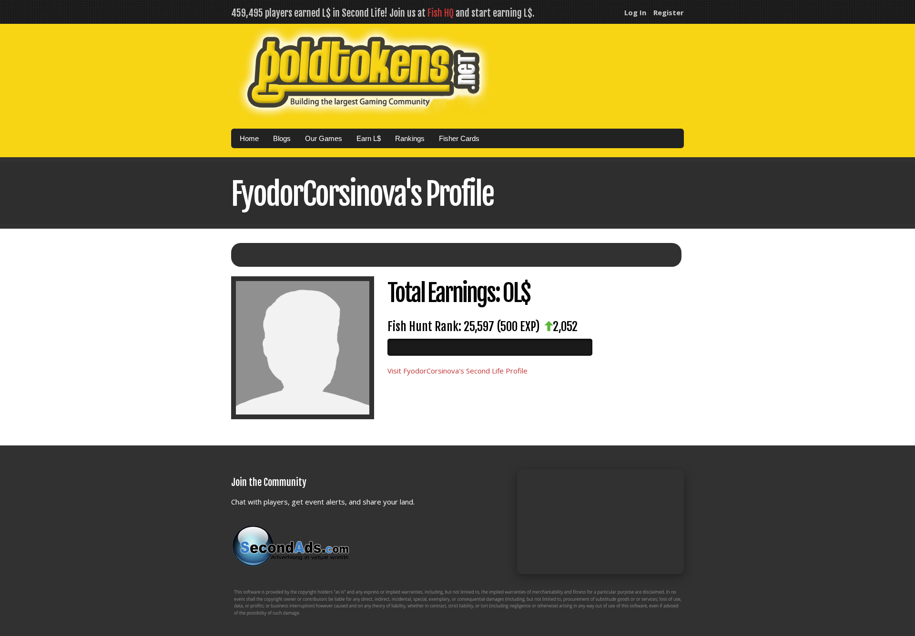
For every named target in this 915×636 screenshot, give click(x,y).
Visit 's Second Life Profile (457, 370)
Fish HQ (440, 13)
